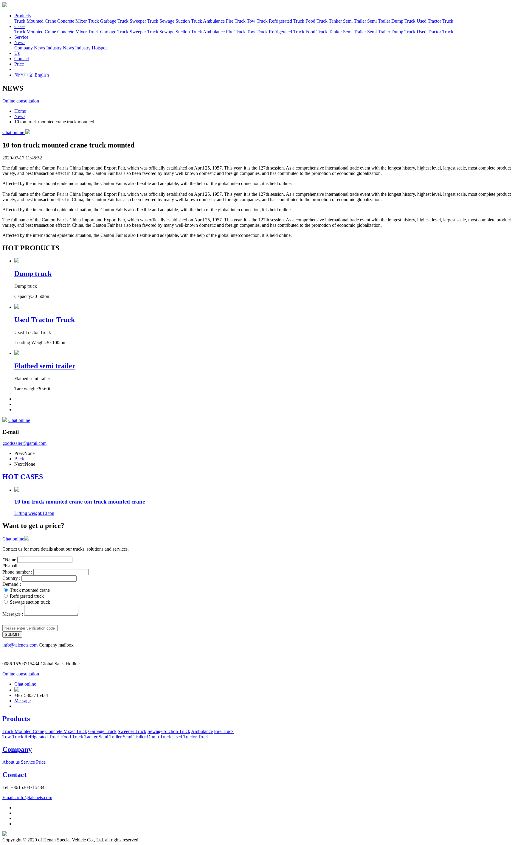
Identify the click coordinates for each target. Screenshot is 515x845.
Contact (21, 58)
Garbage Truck (114, 21)
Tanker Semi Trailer (347, 21)
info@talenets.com (20, 644)
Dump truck (33, 273)
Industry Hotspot (91, 47)
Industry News (60, 47)
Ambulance (214, 21)
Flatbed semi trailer (44, 366)
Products (22, 15)
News (19, 42)
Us (17, 53)
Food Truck (316, 21)
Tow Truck (257, 21)
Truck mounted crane (30, 590)
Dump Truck (403, 21)
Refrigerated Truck (286, 21)
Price (19, 63)
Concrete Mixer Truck (78, 21)
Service (21, 37)
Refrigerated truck (27, 596)
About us (11, 762)
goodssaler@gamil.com (24, 443)
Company (17, 749)
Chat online (13, 132)
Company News (29, 47)
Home (20, 111)
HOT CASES (22, 477)
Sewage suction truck (30, 602)
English (42, 74)
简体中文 (23, 74)
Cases (19, 26)
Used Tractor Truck (435, 21)
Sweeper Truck (144, 21)
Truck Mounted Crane (35, 21)
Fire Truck (236, 21)
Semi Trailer (378, 21)
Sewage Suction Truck (180, 21)
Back (19, 458)
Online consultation (20, 100)
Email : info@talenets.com (27, 797)
